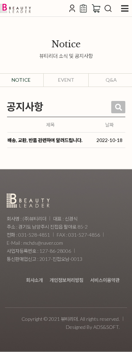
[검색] (108, 8)
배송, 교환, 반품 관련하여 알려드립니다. (44, 140)
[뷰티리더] (15, 8)
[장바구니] (96, 8)
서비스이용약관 (105, 280)
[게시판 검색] (118, 107)
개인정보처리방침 (66, 280)
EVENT (66, 80)
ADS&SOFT (106, 327)
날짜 (109, 125)
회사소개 (34, 280)
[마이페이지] (72, 8)
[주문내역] (84, 8)
